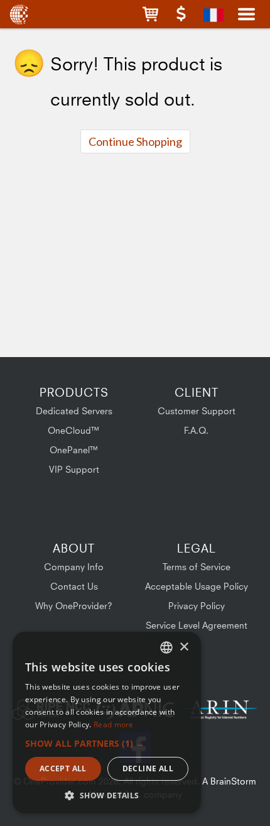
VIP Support (74, 469)
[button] (150, 14)
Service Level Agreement (196, 625)
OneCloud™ (74, 430)
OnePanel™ (74, 449)
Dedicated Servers (74, 410)
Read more (114, 724)
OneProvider (20, 14)
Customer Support (196, 410)
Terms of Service (196, 566)
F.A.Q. (196, 430)
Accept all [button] (63, 768)
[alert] (107, 722)
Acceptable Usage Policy (196, 586)
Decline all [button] (147, 768)
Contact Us (74, 586)
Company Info (74, 566)
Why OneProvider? (73, 605)
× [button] (183, 647)
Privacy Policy (196, 605)
